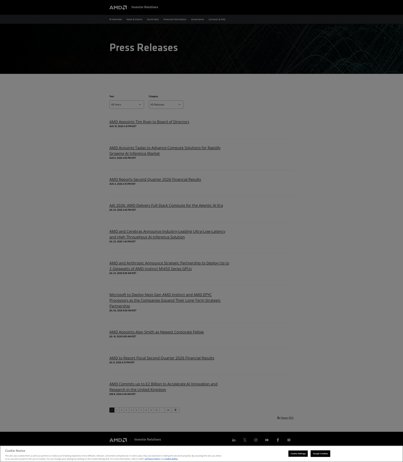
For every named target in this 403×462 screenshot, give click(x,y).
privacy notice (152, 458)
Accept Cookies (320, 453)
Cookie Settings (298, 453)
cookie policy (171, 458)
